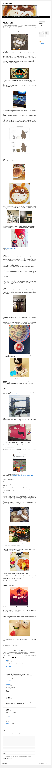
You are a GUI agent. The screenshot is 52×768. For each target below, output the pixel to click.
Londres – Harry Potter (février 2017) (30, 655)
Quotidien (16, 652)
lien (10, 653)
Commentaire (5, 735)
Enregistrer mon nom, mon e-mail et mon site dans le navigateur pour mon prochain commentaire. (18, 756)
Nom (4, 746)
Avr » (48, 37)
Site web (4, 753)
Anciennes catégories (36, 16)
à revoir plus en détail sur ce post (10, 248)
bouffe (5, 653)
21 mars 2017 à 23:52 (9, 710)
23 (43, 34)
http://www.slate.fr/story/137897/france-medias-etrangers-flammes (22, 475)
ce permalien (27, 653)
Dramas (4, 16)
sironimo (11, 23)
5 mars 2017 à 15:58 (9, 685)
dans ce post (26, 157)
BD (3, 653)
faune (7, 653)
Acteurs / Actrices (20, 16)
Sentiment (19, 652)
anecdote (33, 652)
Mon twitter (42, 43)
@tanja (7, 673)
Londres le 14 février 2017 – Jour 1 (8, 655)
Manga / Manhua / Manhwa (28, 16)
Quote (10, 666)
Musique (15, 16)
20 (39, 34)
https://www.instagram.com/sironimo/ (27, 647)
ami (31, 652)
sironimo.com (7, 3)
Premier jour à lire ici (14, 393)
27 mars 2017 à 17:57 (9, 721)
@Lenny (7, 723)
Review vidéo (11, 16)
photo (13, 653)
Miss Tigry (8, 684)
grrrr (8, 653)
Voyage (22, 652)
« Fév (39, 37)
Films (7, 16)
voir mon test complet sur (27, 82)
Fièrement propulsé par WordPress (44, 763)
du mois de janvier (29, 576)
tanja (7, 660)
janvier (19, 650)
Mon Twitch (42, 41)
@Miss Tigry (8, 700)
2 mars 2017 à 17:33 (9, 661)
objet (11, 653)
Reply (7, 666)
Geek (14, 652)
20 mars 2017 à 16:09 (9, 698)
